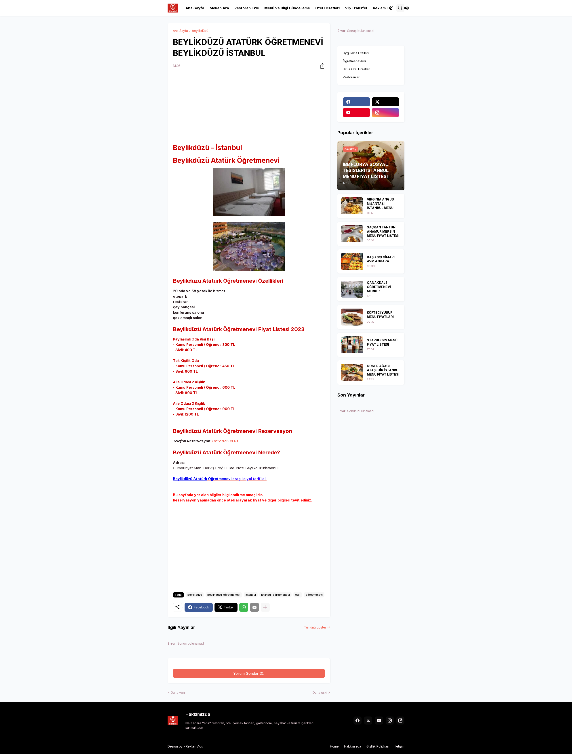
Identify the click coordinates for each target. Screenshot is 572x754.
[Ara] (400, 8)
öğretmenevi (314, 594)
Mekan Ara (219, 8)
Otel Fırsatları (327, 8)
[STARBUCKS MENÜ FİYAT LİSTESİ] (352, 344)
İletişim (399, 746)
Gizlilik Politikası (377, 746)
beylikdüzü (200, 31)
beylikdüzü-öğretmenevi (223, 594)
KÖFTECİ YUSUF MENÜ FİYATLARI (380, 315)
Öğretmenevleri (354, 61)
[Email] (254, 607)
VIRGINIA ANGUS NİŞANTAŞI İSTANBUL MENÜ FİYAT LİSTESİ (380, 203)
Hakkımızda (352, 746)
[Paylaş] (321, 66)
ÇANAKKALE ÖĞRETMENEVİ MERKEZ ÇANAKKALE (379, 287)
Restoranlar (351, 77)
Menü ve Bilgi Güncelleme (287, 8)
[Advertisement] (249, 106)
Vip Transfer (356, 8)
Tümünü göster (315, 627)
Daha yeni (178, 692)
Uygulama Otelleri (356, 53)
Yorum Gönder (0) (249, 673)
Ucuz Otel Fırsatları (356, 69)
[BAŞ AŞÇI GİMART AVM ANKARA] (352, 261)
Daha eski (320, 692)
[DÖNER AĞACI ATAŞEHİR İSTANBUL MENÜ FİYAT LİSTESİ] (352, 372)
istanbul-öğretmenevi (275, 594)
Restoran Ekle (246, 8)
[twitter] (385, 101)
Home (334, 746)
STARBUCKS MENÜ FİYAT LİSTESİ (382, 342)
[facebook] (356, 101)
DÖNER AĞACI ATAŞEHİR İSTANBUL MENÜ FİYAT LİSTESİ (383, 370)
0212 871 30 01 (225, 441)
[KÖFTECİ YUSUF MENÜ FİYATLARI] (352, 317)
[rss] (400, 720)
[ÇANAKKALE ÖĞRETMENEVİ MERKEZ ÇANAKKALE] (352, 289)
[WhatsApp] (243, 607)
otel (297, 594)
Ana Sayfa (194, 8)
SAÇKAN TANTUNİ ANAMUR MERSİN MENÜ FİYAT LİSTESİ (383, 231)
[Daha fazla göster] (265, 607)
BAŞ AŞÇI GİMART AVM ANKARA (381, 259)
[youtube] (356, 112)
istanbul (251, 594)
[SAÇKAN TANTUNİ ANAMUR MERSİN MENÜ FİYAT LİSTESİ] (352, 233)
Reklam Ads (194, 746)
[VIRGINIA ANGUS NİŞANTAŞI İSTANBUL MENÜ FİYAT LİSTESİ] (352, 205)
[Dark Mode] (391, 8)
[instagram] (385, 112)
